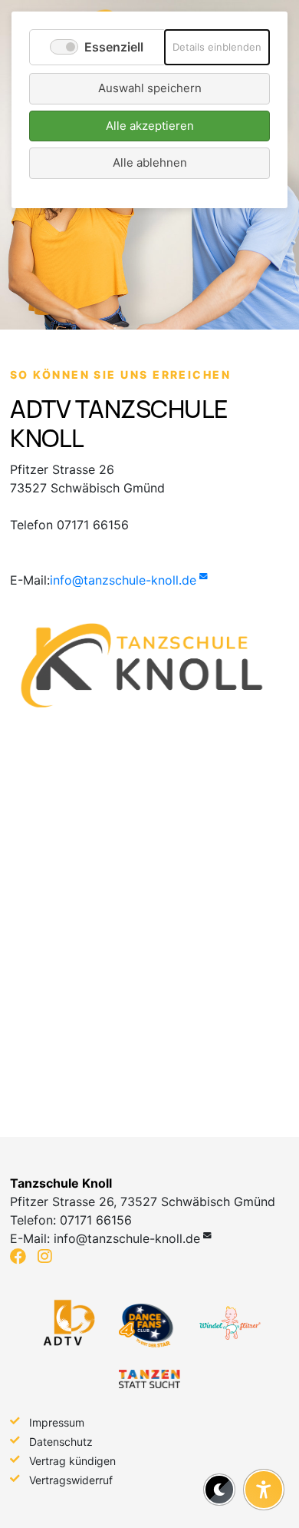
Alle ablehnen (150, 162)
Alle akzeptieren (150, 125)
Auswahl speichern (150, 88)
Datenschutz (61, 1441)
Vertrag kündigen (72, 1460)
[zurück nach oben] (263, 1452)
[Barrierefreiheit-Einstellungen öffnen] (264, 1490)
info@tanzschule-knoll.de (123, 580)
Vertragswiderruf (71, 1480)
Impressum (56, 1422)
